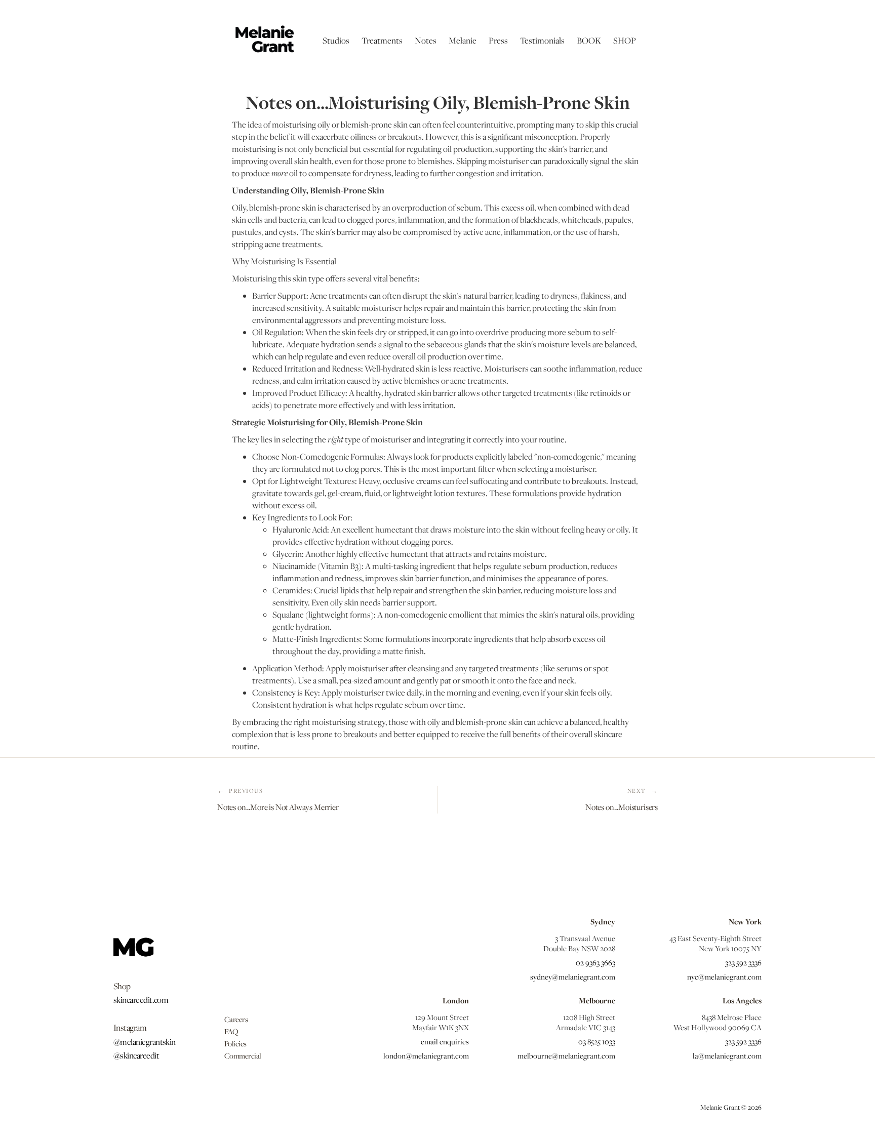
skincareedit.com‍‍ (140, 999)
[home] (263, 40)
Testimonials (542, 40)
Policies (235, 1043)
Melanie (462, 40)
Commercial (242, 1055)
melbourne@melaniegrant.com (566, 1055)
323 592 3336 (743, 962)
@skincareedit (136, 1055)
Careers (236, 1019)
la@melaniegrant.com (727, 1055)
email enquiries (445, 1041)
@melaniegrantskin (144, 1041)
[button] (335, 40)
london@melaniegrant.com (426, 1055)
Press (498, 40)
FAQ (231, 1031)
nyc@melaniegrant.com (724, 976)
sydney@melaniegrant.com (572, 976)
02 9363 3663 (595, 962)
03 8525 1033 (596, 1041)
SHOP (624, 40)
